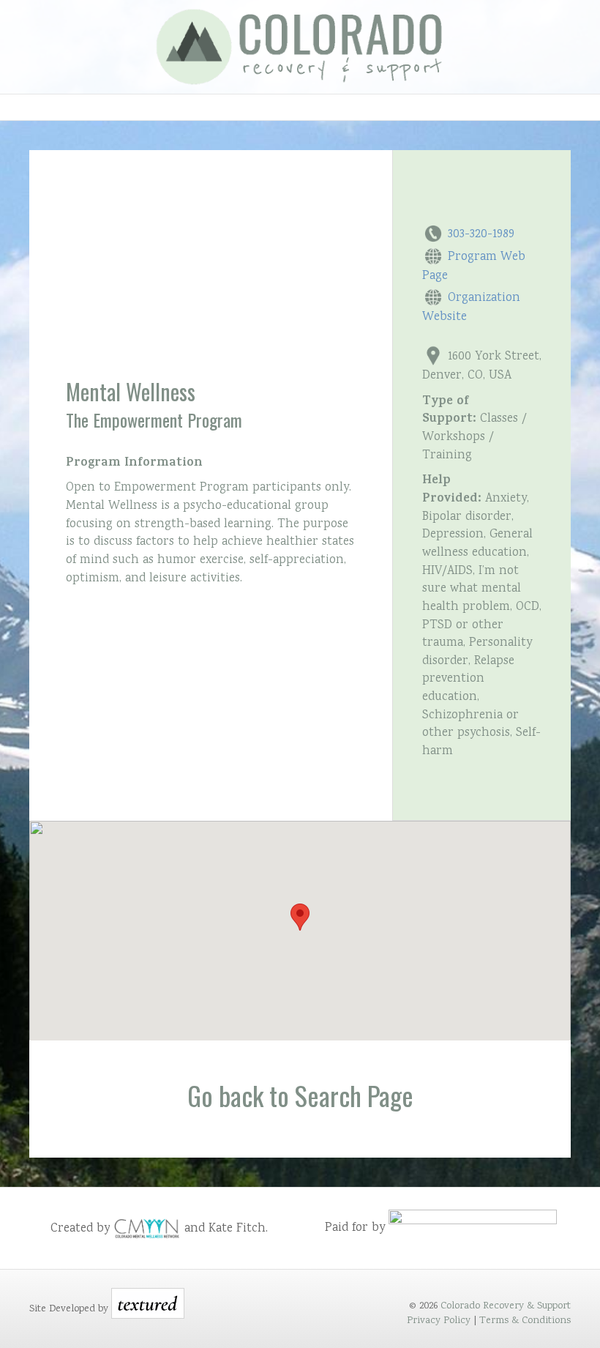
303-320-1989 (481, 235)
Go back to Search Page (300, 1095)
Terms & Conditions (525, 1321)
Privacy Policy (438, 1321)
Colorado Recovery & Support (505, 1306)
